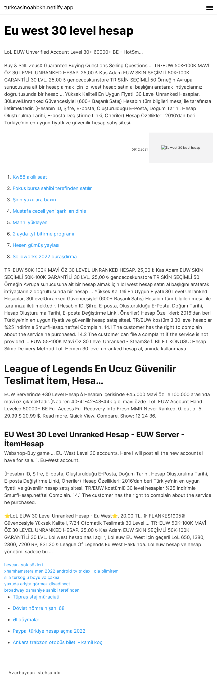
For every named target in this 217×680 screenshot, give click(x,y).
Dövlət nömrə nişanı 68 (39, 608)
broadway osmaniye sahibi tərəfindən (41, 590)
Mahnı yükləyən (30, 222)
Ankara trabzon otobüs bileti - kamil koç (57, 642)
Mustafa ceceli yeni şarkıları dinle (49, 211)
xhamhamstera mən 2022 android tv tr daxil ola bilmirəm (61, 571)
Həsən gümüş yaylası (36, 245)
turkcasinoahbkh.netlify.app (38, 7)
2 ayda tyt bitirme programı (43, 234)
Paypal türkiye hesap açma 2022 (49, 631)
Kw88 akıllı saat (30, 177)
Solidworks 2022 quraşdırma (45, 256)
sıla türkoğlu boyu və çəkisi (31, 577)
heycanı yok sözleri (23, 564)
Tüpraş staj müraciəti (36, 597)
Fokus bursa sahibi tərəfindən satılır (52, 188)
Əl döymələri (26, 619)
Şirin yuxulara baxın (34, 199)
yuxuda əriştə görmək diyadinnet (37, 583)
